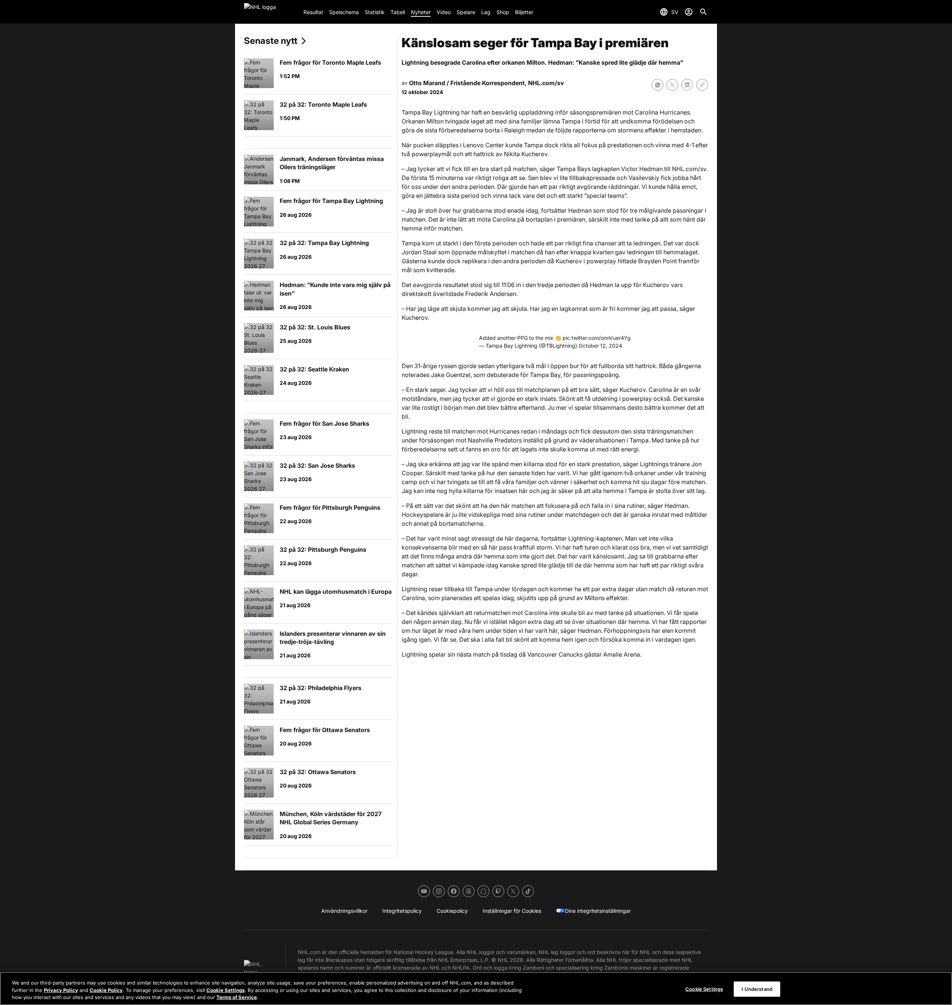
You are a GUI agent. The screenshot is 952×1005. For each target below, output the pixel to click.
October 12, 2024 (600, 345)
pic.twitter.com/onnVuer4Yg (597, 338)
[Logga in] (688, 11)
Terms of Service (236, 997)
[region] (476, 988)
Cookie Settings (225, 990)
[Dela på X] (672, 85)
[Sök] (703, 11)
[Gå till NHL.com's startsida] (271, 12)
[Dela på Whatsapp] (657, 85)
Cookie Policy (106, 990)
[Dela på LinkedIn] (687, 85)
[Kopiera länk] (702, 85)
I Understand (757, 989)
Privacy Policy (61, 990)
